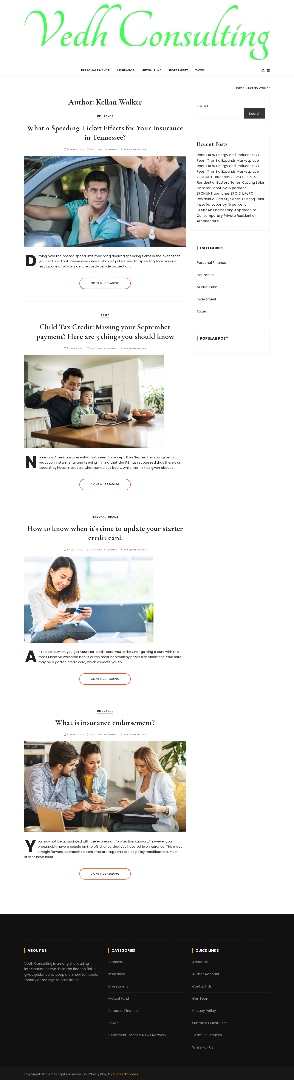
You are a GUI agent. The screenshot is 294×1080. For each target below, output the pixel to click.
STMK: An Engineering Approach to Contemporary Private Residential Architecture (226, 216)
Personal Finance (95, 70)
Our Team (200, 998)
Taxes (200, 70)
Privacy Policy (204, 1010)
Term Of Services (207, 1035)
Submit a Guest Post (209, 1023)
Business (115, 962)
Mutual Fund (151, 70)
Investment (178, 70)
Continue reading (105, 283)
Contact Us (202, 986)
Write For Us (202, 1047)
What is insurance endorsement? (105, 722)
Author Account (206, 974)
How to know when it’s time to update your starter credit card (105, 533)
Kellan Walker (136, 149)
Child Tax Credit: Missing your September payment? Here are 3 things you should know (105, 331)
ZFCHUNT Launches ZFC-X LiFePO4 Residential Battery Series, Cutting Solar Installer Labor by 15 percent (231, 182)
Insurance (125, 70)
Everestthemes (125, 1074)
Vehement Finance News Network (137, 1035)
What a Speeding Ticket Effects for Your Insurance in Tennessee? (105, 132)
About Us (200, 962)
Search (202, 106)
